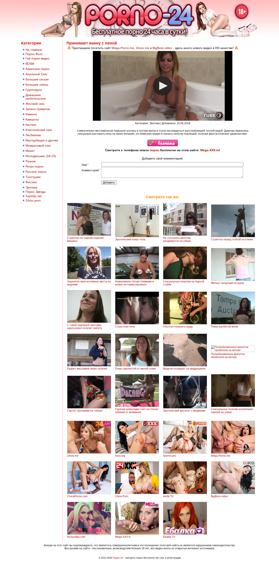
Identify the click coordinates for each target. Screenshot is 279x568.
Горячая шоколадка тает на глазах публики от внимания (136, 411)
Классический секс (39, 130)
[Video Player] (162, 86)
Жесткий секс (35, 103)
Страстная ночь (125, 326)
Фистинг (31, 182)
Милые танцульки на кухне (227, 283)
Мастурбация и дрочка (42, 140)
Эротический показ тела (130, 239)
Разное (31, 161)
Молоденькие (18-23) (41, 156)
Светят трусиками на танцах (85, 410)
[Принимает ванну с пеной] (162, 145)
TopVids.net (34, 196)
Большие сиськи (37, 79)
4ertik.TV (168, 496)
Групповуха (34, 90)
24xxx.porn (33, 200)
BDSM (30, 63)
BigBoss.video (162, 48)
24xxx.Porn (121, 496)
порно (154, 150)
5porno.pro (169, 455)
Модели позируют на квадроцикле (184, 368)
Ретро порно (34, 166)
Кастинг (31, 124)
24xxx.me (142, 48)
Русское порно (36, 171)
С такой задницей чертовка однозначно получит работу (84, 327)
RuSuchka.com (76, 536)
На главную (34, 49)
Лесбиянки (33, 135)
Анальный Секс (37, 74)
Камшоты (32, 119)
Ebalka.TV (169, 536)
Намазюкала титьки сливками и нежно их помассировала (134, 283)
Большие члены (37, 84)
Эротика (31, 187)
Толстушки (33, 177)
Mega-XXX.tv (209, 150)
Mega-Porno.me (123, 48)
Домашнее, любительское (36, 96)
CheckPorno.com (77, 496)
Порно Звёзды (36, 191)
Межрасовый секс (38, 145)
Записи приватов (38, 109)
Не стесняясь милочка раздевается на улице (177, 239)
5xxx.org (120, 455)
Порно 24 (118, 557)
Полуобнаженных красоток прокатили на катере (228, 356)
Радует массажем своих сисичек (87, 368)
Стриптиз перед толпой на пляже (232, 239)
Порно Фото (34, 54)
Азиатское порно (37, 69)
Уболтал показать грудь (178, 326)
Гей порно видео (37, 58)
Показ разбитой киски (224, 326)
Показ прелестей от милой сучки (135, 368)
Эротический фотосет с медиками (184, 410)
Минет (30, 151)
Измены (31, 114)
